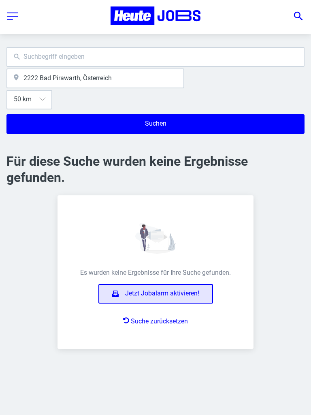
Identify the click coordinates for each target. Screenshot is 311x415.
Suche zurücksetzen (159, 321)
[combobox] (155, 57)
